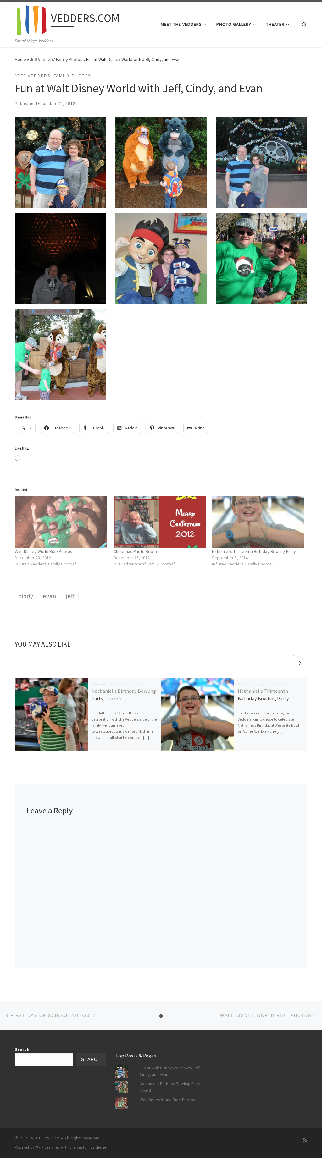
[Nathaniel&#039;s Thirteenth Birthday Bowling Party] (258, 522)
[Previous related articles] (285, 662)
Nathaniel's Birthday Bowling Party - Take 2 (171, 1087)
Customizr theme (91, 1147)
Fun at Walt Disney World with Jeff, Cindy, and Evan (170, 1071)
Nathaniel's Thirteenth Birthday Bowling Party (254, 551)
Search (22, 1049)
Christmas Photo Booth (135, 551)
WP (38, 1147)
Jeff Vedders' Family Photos (56, 59)
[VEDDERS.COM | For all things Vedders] (32, 19)
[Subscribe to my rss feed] (305, 1140)
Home (20, 59)
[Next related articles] (300, 662)
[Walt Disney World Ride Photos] (61, 522)
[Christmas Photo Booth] (160, 522)
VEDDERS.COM (45, 1138)
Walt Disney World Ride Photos (43, 551)
